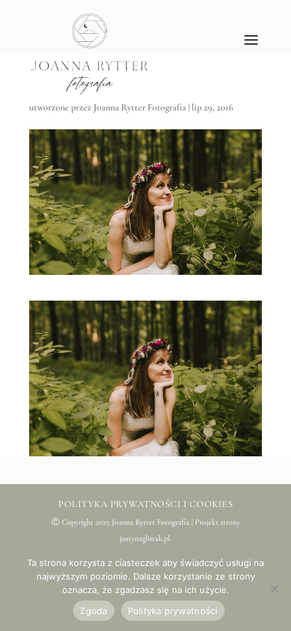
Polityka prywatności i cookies (145, 504)
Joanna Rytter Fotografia (139, 107)
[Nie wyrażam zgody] (274, 588)
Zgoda (93, 610)
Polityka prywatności (173, 610)
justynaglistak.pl (145, 538)
